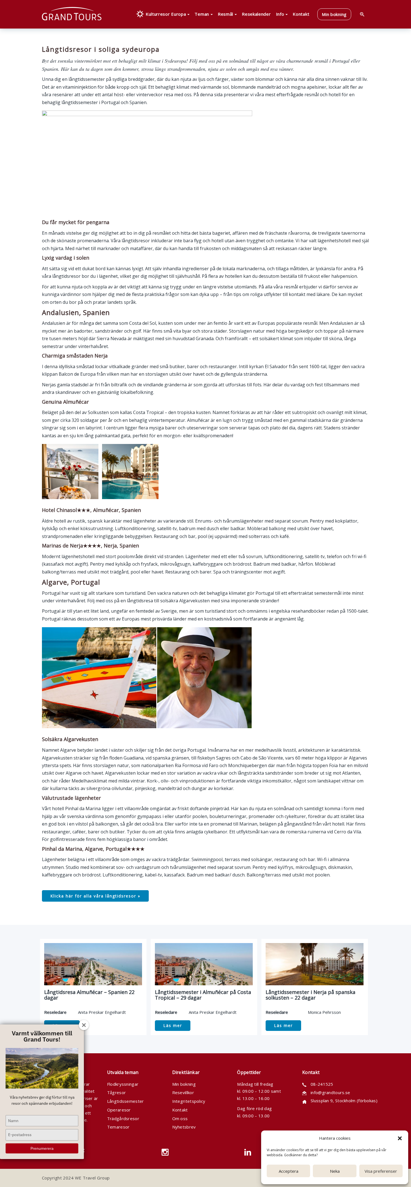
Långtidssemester (125, 1101)
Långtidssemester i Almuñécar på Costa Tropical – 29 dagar (203, 995)
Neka (335, 1171)
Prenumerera (41, 1148)
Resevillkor (183, 1092)
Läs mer (172, 1025)
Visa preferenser (381, 1171)
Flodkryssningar (123, 1084)
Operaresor (119, 1110)
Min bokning (184, 1084)
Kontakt (180, 1110)
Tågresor (116, 1092)
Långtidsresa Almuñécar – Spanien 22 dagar (89, 995)
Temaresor (118, 1127)
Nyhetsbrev (184, 1127)
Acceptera (288, 1171)
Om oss (180, 1118)
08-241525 (322, 1084)
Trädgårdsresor (123, 1118)
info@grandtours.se (330, 1092)
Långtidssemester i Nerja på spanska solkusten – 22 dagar (310, 995)
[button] (400, 1138)
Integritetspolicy (189, 1101)
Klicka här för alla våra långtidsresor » (95, 896)
